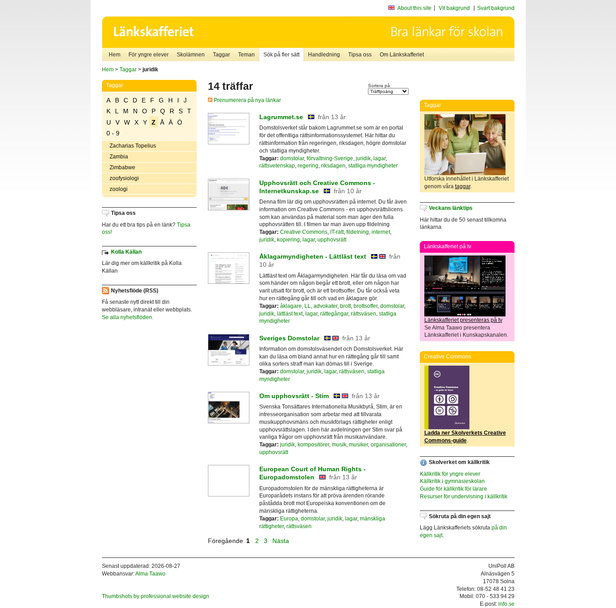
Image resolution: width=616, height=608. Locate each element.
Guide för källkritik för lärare (453, 489)
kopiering (288, 240)
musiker (358, 444)
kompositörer (313, 444)
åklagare (291, 306)
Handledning (324, 54)
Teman (246, 54)
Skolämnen (191, 54)
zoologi (119, 189)
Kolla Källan (126, 252)
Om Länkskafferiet (402, 54)
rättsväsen (363, 314)
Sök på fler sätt (281, 54)
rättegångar (334, 314)
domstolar (292, 158)
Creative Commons (303, 232)
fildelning (357, 232)
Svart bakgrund (496, 8)
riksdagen (333, 165)
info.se (506, 604)
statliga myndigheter (373, 165)
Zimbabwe (122, 167)
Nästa (281, 540)
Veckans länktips (451, 208)
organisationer (388, 444)
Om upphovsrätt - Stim (294, 395)
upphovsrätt (331, 240)
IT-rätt (337, 232)
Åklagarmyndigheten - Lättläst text (312, 256)
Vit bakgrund (454, 8)
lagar (379, 158)
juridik (363, 158)
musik (339, 444)
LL (307, 306)
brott (345, 306)
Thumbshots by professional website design (155, 596)
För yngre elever (149, 54)
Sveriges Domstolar (289, 338)
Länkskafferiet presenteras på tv (463, 320)
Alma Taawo (150, 574)
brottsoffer (365, 306)
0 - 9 (113, 133)
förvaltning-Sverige (330, 158)
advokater (325, 306)
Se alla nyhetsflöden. (127, 317)
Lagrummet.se (281, 117)
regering (308, 165)
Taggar (221, 54)
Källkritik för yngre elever (450, 474)
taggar (462, 186)
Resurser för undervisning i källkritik (463, 496)
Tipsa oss (360, 54)
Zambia (119, 156)
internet (381, 232)
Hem (114, 54)
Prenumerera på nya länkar (246, 100)
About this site (414, 8)
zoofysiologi (124, 178)
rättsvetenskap (277, 165)
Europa (289, 518)
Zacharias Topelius (133, 146)
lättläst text (290, 314)
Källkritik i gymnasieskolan (452, 481)
